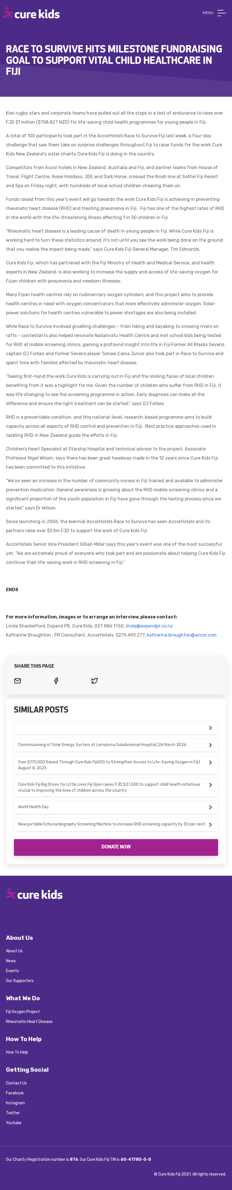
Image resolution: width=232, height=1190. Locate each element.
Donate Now (116, 847)
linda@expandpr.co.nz (149, 626)
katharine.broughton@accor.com (182, 635)
